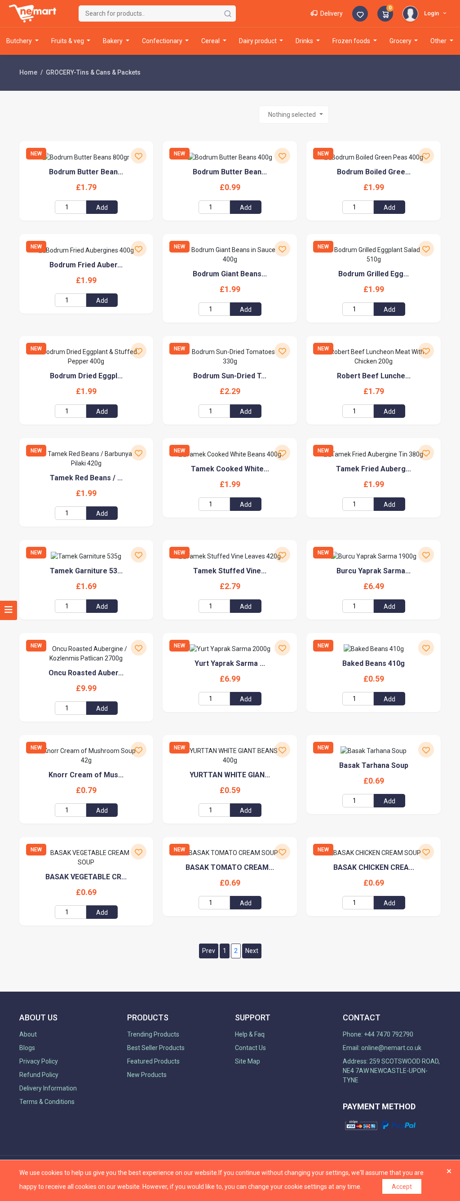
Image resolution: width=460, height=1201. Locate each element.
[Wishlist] (360, 14)
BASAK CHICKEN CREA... (373, 867)
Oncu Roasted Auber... (86, 673)
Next (251, 950)
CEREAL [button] (211, 40)
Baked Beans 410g (373, 663)
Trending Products (153, 1034)
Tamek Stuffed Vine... (229, 571)
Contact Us (250, 1047)
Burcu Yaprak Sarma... (373, 571)
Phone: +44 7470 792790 (378, 1034)
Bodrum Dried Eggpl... (86, 376)
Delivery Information (48, 1088)
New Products (147, 1074)
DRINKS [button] (305, 40)
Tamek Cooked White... (230, 469)
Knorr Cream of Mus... (86, 775)
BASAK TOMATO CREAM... (230, 867)
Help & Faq (250, 1034)
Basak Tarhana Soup (373, 765)
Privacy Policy (38, 1061)
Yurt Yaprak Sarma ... (230, 663)
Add (102, 207)
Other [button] (439, 40)
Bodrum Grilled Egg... (373, 274)
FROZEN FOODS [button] (352, 40)
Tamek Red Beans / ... (86, 478)
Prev (208, 950)
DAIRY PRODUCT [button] (258, 40)
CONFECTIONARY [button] (163, 40)
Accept (402, 1186)
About (28, 1034)
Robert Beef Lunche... (374, 376)
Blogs (27, 1047)
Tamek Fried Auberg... (373, 469)
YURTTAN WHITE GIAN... (230, 775)
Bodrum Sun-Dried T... (229, 376)
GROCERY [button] (401, 40)
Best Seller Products (156, 1047)
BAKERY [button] (113, 40)
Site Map (247, 1061)
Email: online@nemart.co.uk (382, 1047)
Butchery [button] (19, 40)
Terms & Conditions (47, 1101)
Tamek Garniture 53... (86, 571)
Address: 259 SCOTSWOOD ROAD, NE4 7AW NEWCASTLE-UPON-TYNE (391, 1071)
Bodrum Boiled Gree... (374, 172)
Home (28, 72)
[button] (425, 13)
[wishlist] (138, 156)
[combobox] (294, 115)
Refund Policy (38, 1074)
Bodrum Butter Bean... (86, 172)
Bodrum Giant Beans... (230, 274)
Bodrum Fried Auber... (86, 265)
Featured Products (153, 1061)
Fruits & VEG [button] (68, 40)
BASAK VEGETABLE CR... (86, 877)
